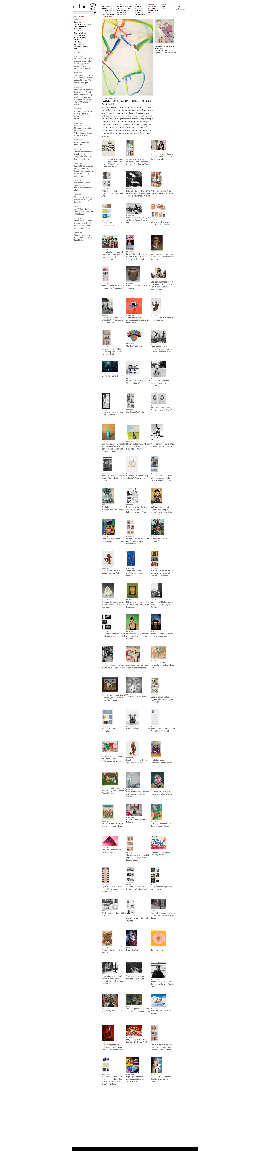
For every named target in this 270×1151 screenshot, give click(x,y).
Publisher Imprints (140, 8)
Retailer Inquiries (139, 12)
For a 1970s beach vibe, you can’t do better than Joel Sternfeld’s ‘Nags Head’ (136, 256)
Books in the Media (80, 33)
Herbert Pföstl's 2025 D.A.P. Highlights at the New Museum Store (162, 984)
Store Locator (138, 10)
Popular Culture (106, 14)
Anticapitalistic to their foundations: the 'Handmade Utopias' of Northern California (137, 161)
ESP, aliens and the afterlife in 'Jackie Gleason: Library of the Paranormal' (137, 604)
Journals (119, 14)
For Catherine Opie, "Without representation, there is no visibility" (137, 636)
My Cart (178, 7)
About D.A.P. (138, 6)
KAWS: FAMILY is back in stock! (138, 728)
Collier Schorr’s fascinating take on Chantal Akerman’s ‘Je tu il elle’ (138, 219)
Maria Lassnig (112, 110)
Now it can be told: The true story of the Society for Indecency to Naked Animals (137, 509)
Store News (78, 22)
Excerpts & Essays (80, 35)
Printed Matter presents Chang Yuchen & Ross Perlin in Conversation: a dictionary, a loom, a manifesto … (83, 171)
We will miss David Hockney (112, 376)
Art (103, 6)
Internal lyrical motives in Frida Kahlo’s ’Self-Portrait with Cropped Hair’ (138, 541)
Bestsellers (128, 6)
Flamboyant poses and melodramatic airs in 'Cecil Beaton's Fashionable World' (112, 1047)
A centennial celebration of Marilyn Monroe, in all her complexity (161, 383)
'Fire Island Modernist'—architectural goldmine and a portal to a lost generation (161, 349)
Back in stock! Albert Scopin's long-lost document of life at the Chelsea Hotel (162, 156)
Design (111, 8)
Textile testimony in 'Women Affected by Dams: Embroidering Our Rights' (113, 758)
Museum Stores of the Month (83, 24)
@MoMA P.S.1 (152, 8)
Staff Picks (120, 8)
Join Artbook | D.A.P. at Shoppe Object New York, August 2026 (83, 211)
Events (163, 8)
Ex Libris (76, 40)
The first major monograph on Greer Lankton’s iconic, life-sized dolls (162, 1078)
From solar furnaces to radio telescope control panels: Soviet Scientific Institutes (161, 478)
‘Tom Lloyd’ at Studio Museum (137, 696)
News (163, 6)
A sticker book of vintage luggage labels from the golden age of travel (162, 699)
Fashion (112, 10)
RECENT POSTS (78, 52)
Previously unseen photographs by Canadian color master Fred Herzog (163, 915)
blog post (105, 136)
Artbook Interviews (80, 37)
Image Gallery (78, 31)
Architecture (105, 8)
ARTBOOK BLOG (79, 17)
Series (124, 14)
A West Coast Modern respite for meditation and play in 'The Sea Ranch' (162, 604)
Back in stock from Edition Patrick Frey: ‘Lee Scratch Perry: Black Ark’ (112, 351)
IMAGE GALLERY (107, 17)
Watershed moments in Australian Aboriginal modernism (135, 572)
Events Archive (78, 49)
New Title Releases (80, 26)
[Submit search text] (95, 13)
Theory (110, 12)
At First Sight (78, 42)
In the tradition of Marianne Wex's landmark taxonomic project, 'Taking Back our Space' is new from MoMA (83, 131)
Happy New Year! (132, 950)
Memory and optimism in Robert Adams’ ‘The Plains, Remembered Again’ (138, 446)
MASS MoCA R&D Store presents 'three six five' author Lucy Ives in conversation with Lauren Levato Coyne (83, 63)
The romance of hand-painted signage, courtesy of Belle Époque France (137, 857)
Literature (104, 12)
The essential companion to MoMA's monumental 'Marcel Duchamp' (113, 604)
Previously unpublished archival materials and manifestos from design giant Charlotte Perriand (138, 193)
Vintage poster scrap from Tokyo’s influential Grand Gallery (83, 237)
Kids (113, 14)
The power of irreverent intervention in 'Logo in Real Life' (83, 199)
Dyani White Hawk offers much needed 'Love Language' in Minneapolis (113, 889)
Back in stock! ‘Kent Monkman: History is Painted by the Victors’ (137, 794)
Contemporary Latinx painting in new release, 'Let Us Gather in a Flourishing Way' (114, 790)
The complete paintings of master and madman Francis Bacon (161, 794)
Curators (119, 12)
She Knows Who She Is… (135, 412)
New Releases (120, 6)
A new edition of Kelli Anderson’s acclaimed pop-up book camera (137, 319)
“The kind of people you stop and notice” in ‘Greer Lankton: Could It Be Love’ (113, 319)
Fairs (163, 10)
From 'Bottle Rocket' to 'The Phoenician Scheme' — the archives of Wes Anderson (161, 1047)
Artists (118, 10)
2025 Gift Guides (79, 44)
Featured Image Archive (81, 46)
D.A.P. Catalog (127, 8)
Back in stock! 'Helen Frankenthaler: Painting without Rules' (162, 664)
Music (107, 10)
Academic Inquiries (140, 14)
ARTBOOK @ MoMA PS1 (134, 124)
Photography (108, 6)
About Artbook (152, 6)
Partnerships (151, 12)
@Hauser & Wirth (153, 10)
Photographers (125, 10)
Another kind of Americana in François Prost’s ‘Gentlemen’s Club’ (113, 288)
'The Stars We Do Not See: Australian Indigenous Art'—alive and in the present (161, 572)
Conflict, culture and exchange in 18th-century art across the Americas (162, 256)
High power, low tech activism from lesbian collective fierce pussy (113, 478)
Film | (103, 10)
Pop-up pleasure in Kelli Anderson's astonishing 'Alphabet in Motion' (135, 1078)
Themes (125, 12)
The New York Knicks (134, 346)
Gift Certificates (180, 9)
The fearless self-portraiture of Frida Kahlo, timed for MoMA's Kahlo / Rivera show (114, 697)
